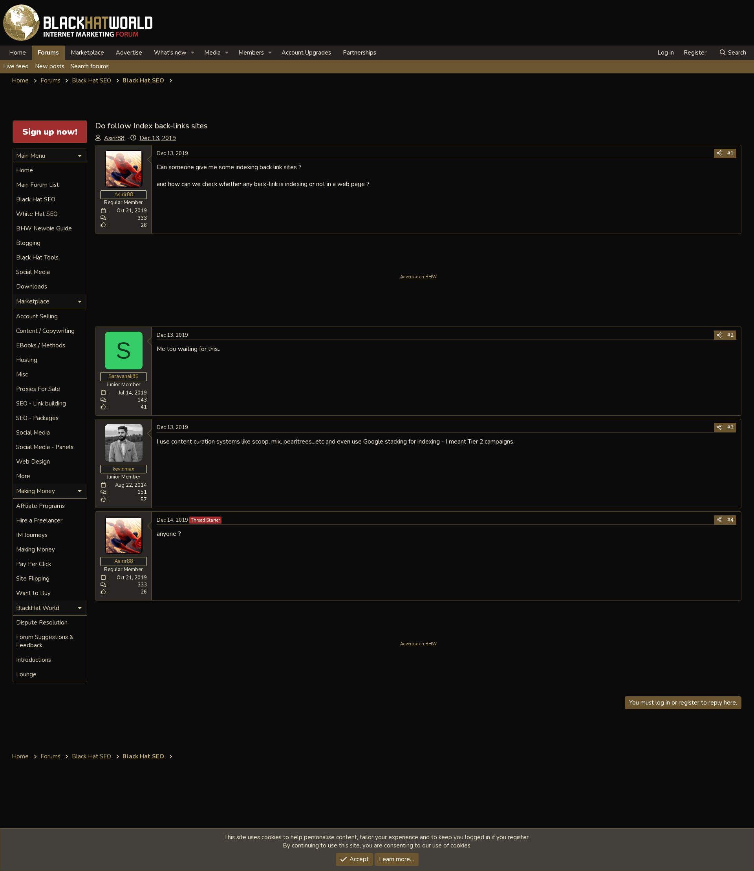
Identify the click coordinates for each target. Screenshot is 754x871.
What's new (170, 53)
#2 (730, 335)
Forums (48, 53)
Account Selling (37, 316)
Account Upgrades (306, 53)
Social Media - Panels (44, 447)
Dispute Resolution (42, 622)
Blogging (28, 243)
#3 (730, 427)
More (23, 476)
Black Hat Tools (37, 257)
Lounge (26, 674)
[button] (192, 53)
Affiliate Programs (40, 506)
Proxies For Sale (38, 389)
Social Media (33, 272)
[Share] (719, 153)
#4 (730, 520)
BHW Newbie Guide (44, 228)
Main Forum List (37, 185)
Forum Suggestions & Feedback (44, 641)
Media (212, 53)
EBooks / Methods (40, 345)
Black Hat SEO (35, 199)
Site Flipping (32, 578)
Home (17, 53)
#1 (730, 153)
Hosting (26, 360)
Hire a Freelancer (39, 520)
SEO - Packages (37, 418)
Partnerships (359, 53)
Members (251, 53)
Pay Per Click (33, 564)
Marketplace (87, 53)
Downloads (31, 286)
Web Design (33, 462)
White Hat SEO (37, 214)
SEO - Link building (41, 403)
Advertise (129, 53)
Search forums (90, 66)
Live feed (16, 66)
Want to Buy (33, 593)
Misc (22, 374)
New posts (49, 66)
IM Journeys (32, 535)
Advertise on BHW (418, 277)
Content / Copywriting (45, 331)
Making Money (35, 549)
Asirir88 (114, 138)
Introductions (33, 660)
